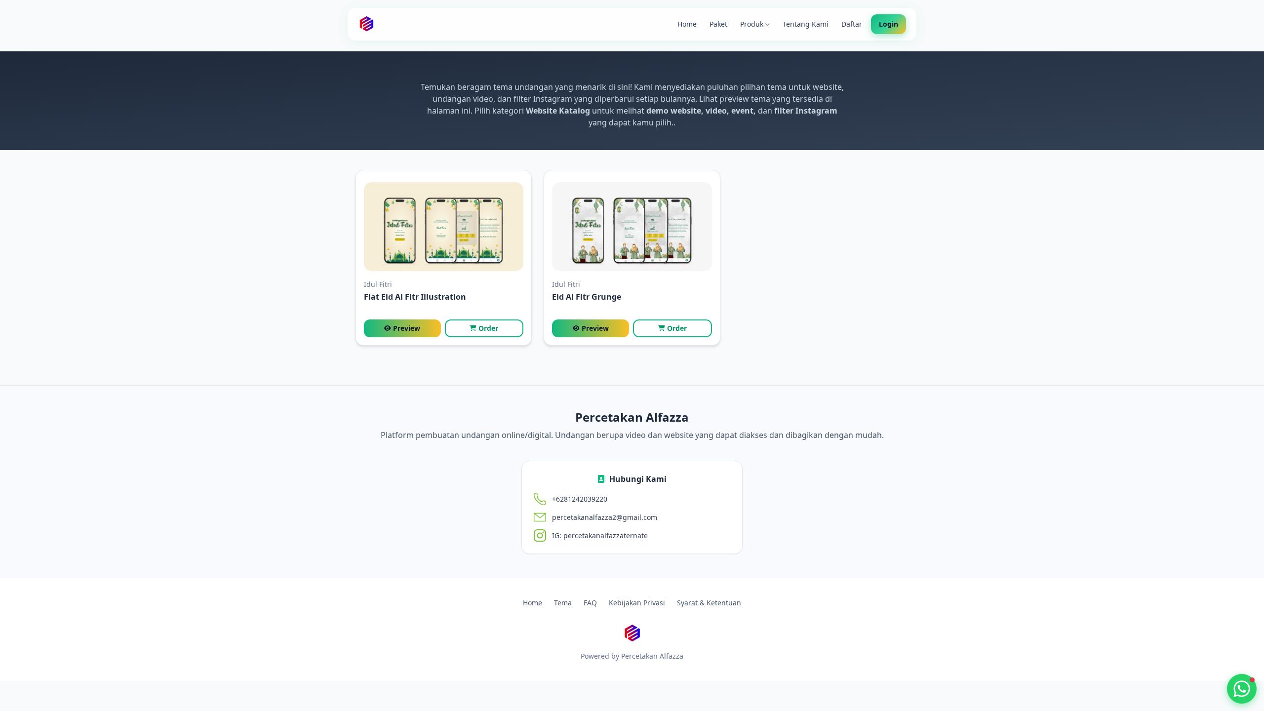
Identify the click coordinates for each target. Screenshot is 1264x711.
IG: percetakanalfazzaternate (600, 535)
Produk (751, 24)
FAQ (590, 602)
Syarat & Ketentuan (709, 602)
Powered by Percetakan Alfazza (632, 656)
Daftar (851, 24)
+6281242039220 (579, 499)
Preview (406, 328)
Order (488, 328)
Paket (718, 24)
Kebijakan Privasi (637, 602)
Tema (563, 602)
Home (687, 24)
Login (888, 24)
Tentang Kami (806, 24)
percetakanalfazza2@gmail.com (604, 517)
